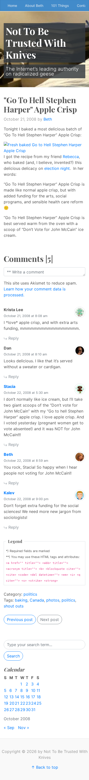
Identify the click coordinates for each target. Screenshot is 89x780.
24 (33, 703)
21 (17, 703)
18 (39, 696)
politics (30, 594)
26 (6, 709)
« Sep (9, 727)
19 (6, 703)
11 (38, 690)
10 (33, 690)
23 (28, 703)
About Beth (34, 5)
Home (12, 5)
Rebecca (71, 156)
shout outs (13, 606)
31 (33, 709)
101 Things (60, 5)
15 (22, 696)
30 (28, 709)
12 (6, 696)
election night (57, 168)
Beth (48, 119)
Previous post (20, 619)
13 (11, 696)
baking (21, 600)
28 (17, 709)
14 (17, 696)
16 (28, 696)
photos (52, 600)
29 (22, 709)
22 (22, 703)
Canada (37, 600)
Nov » (23, 727)
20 (11, 703)
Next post (49, 619)
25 (39, 703)
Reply (13, 338)
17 (33, 696)
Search (13, 655)
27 (11, 709)
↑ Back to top (44, 767)
